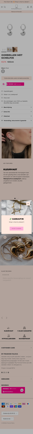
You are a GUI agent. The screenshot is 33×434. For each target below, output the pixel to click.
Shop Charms (16, 228)
